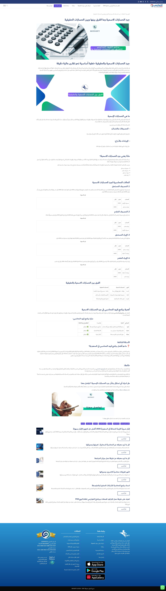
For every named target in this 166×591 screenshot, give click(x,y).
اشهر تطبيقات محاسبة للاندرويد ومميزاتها (115, 472)
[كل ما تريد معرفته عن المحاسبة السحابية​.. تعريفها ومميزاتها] (39, 446)
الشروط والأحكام (100, 554)
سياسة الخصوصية (100, 550)
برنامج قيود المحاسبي (100, 369)
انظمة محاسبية (100, 540)
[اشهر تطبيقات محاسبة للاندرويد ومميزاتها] (39, 474)
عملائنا (102, 547)
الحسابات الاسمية (102, 423)
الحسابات (110, 423)
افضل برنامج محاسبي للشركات (72, 554)
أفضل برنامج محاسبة (125, 423)
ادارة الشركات (116, 423)
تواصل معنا (85, 383)
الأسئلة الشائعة (100, 537)
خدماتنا (121, 390)
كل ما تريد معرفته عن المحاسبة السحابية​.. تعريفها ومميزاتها (108, 444)
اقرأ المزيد (123, 439)
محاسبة (82, 423)
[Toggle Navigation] (4, 6)
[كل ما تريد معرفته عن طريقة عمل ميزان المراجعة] (39, 460)
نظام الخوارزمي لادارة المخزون (72, 550)
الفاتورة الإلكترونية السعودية (73, 543)
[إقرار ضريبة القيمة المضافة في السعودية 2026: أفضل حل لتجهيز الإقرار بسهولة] (39, 431)
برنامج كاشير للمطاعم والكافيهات (72, 561)
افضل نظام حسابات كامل (73, 557)
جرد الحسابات (89, 423)
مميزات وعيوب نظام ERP (73, 547)
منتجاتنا (125, 390)
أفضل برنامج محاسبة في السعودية (71, 570)
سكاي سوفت (106, 418)
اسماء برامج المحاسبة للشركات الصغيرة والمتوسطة (111, 485)
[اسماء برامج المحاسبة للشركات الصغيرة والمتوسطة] (39, 487)
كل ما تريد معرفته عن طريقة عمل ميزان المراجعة (112, 458)
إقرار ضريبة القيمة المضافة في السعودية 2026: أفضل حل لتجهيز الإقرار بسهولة (101, 428)
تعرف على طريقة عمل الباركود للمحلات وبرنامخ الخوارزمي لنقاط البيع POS (102, 499)
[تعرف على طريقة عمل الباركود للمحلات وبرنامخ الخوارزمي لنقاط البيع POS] (39, 501)
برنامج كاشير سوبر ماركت (73, 540)
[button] (161, 579)
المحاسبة (95, 423)
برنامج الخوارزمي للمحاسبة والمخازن (71, 537)
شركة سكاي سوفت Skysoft (97, 543)
